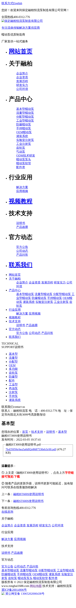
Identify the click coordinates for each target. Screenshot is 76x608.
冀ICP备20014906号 (14, 589)
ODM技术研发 (25, 155)
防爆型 (13, 376)
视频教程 (15, 317)
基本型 (13, 353)
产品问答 (22, 254)
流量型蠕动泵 (25, 112)
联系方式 (7, 3)
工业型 (13, 384)
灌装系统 (22, 136)
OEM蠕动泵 (24, 132)
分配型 (13, 361)
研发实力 (22, 85)
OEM (12, 365)
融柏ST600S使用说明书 (28, 501)
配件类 (20, 167)
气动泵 (20, 151)
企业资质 (22, 77)
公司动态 (22, 250)
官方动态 (15, 329)
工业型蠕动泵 (25, 120)
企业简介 (22, 73)
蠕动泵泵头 (23, 159)
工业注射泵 (23, 143)
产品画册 (22, 227)
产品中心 (15, 290)
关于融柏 (15, 278)
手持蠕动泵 (23, 128)
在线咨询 (7, 511)
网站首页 (15, 274)
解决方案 (22, 187)
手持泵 (13, 396)
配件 (12, 380)
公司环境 (22, 88)
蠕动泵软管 (23, 163)
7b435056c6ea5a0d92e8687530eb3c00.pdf (31, 449)
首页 (25, 431)
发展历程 (22, 81)
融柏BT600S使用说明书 (28, 494)
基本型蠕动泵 (25, 108)
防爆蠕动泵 (23, 124)
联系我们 (15, 336)
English (17, 3)
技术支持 (15, 321)
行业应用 (15, 309)
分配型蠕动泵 (25, 116)
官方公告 (22, 246)
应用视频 (22, 191)
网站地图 (36, 585)
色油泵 (13, 388)
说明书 (20, 223)
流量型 (13, 357)
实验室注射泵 (25, 140)
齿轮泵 (20, 147)
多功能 (13, 368)
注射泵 (13, 392)
